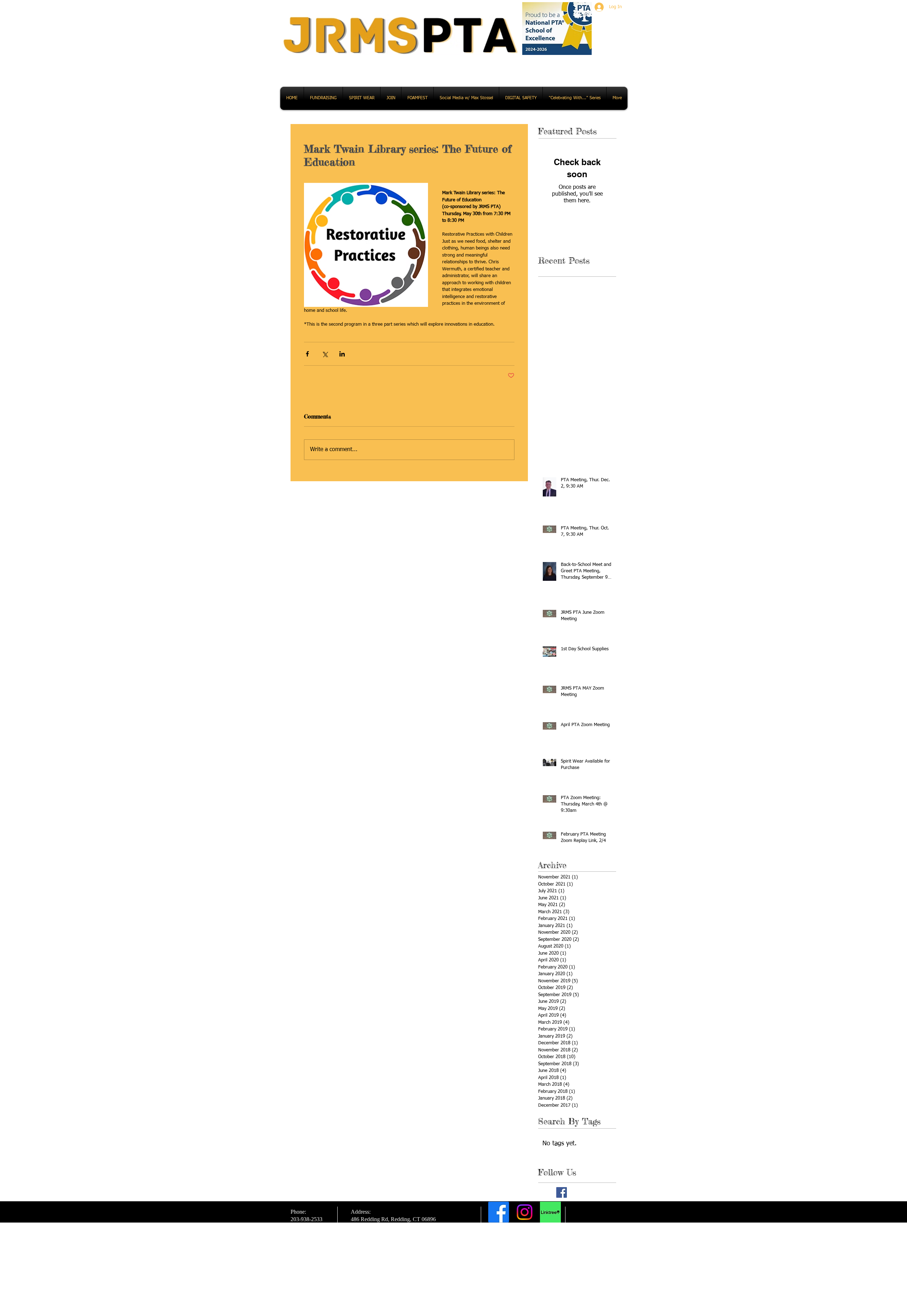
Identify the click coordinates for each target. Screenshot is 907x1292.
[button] (323, 98)
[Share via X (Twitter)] (324, 353)
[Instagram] (524, 1212)
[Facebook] (498, 1212)
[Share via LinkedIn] (342, 353)
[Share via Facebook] (307, 353)
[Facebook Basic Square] (561, 1192)
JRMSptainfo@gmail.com (527, 1247)
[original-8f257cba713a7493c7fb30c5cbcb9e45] (550, 1212)
